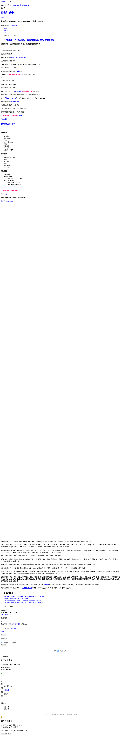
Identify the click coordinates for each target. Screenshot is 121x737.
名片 (5, 33)
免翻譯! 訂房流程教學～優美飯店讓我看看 (16, 598)
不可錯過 (17, 71)
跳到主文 (3, 17)
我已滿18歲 (4, 733)
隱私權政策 (69, 714)
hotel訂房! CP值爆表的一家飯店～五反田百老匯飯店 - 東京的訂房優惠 (24, 596)
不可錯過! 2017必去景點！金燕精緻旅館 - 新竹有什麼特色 (29, 40)
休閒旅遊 (14, 25)
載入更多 (3, 634)
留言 (18, 624)
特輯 (20, 115)
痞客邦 (15, 624)
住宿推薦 (46, 584)
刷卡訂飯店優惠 (27, 588)
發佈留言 (3, 644)
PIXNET (48, 714)
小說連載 (13, 628)
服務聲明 (76, 714)
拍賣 (6, 98)
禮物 (2, 201)
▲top (2, 631)
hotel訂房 (23, 57)
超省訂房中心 (8, 12)
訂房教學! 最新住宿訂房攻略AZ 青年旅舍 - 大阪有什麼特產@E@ (22, 600)
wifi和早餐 (18, 91)
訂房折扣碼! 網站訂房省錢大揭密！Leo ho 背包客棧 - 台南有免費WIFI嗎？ (25, 602)
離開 (9, 733)
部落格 (6, 31)
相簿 (5, 29)
